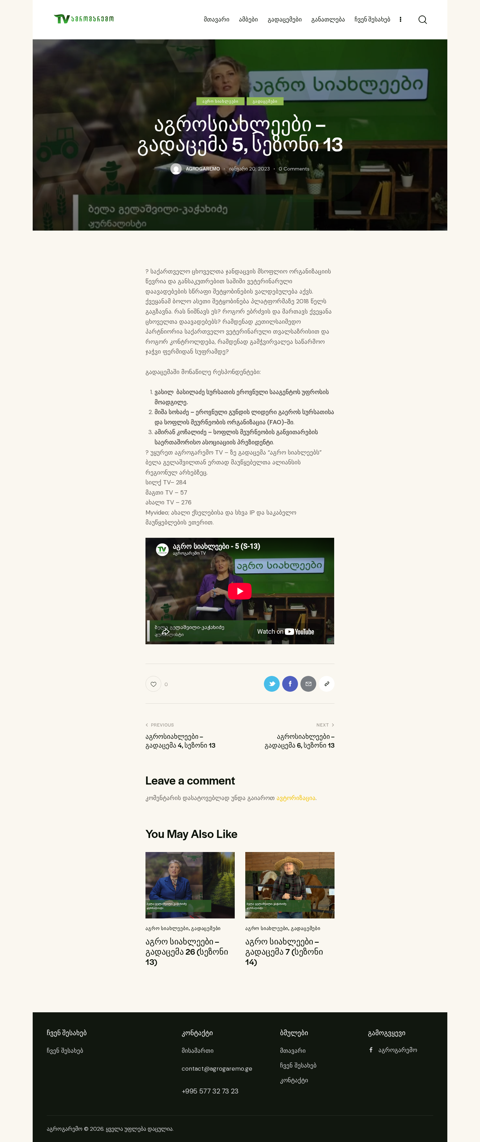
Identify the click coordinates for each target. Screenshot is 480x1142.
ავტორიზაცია (296, 798)
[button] (327, 684)
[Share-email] (308, 684)
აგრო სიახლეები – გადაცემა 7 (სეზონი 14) (284, 951)
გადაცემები (265, 100)
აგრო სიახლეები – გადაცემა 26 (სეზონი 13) (186, 951)
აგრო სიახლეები (220, 100)
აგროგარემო (65, 1129)
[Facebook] (290, 684)
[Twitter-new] (272, 684)
